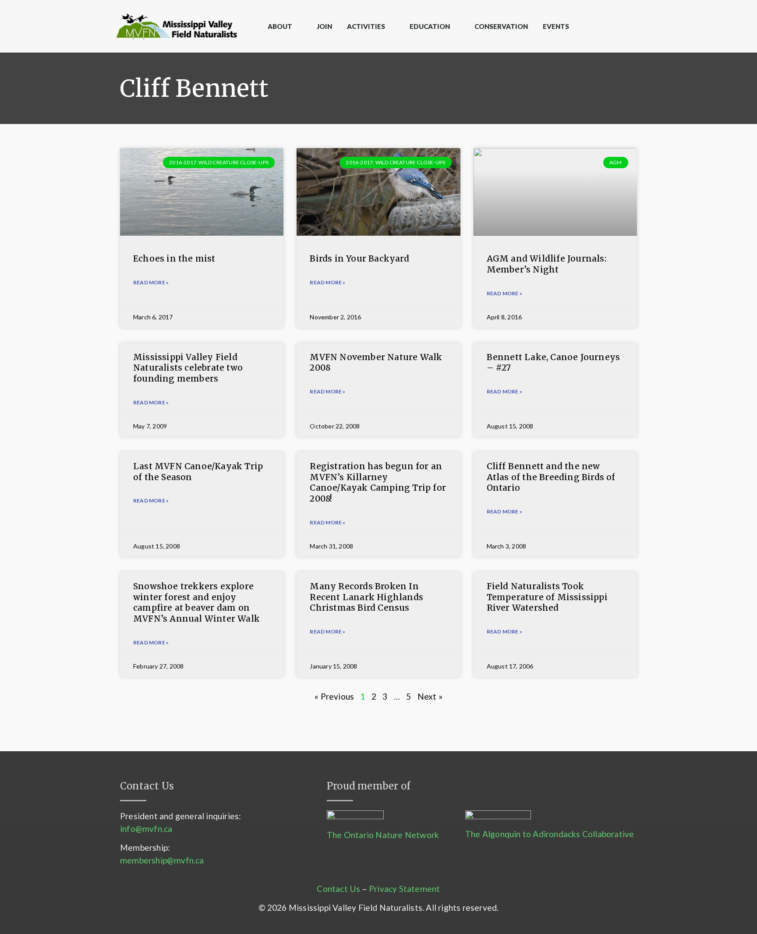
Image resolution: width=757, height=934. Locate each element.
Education (430, 26)
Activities (366, 26)
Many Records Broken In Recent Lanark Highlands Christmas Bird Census (366, 597)
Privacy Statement (404, 889)
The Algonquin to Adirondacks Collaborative (549, 834)
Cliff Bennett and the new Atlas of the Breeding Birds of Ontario (551, 477)
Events (556, 26)
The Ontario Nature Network (383, 835)
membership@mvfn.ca (162, 860)
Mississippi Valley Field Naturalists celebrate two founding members (188, 368)
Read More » (151, 402)
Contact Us (338, 889)
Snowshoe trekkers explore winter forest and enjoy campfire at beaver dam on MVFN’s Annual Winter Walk (196, 602)
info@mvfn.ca (146, 829)
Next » (429, 696)
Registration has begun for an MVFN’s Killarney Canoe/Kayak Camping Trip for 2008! (378, 482)
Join (324, 26)
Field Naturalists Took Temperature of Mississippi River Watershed (547, 597)
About (280, 26)
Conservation (501, 26)
